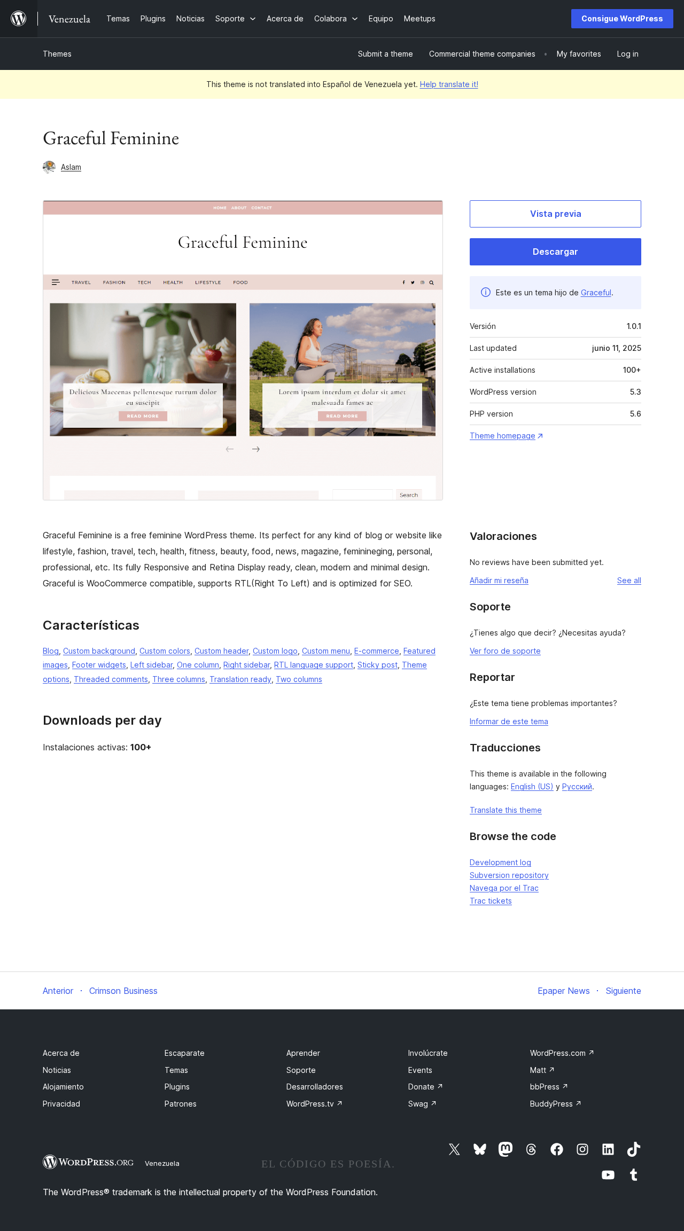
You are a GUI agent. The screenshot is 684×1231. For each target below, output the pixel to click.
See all (629, 580)
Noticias (57, 1070)
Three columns (178, 679)
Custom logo (275, 650)
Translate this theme (506, 809)
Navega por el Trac (504, 887)
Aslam (71, 166)
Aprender (303, 1052)
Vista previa (555, 213)
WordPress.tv (314, 1103)
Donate (426, 1086)
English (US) (532, 786)
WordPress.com (562, 1052)
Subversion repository (509, 875)
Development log (500, 862)
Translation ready (240, 679)
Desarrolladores (314, 1086)
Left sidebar (151, 664)
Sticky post (377, 664)
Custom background (99, 650)
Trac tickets (491, 900)
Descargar (555, 251)
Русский (577, 786)
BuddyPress (556, 1103)
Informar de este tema (509, 721)
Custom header (221, 650)
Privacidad (61, 1103)
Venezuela (162, 1163)
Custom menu (326, 650)
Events (420, 1070)
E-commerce (376, 650)
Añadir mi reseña (499, 580)
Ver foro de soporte (505, 650)
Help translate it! (449, 84)
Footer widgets (99, 664)
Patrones (181, 1103)
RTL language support (313, 664)
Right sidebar (246, 664)
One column (198, 664)
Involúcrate (428, 1052)
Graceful (596, 292)
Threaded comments (111, 679)
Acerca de (61, 1052)
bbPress (549, 1086)
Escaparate (185, 1052)
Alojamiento (63, 1086)
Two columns (299, 679)
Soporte (301, 1070)
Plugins (177, 1086)
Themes (57, 53)
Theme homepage (502, 435)
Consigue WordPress (622, 18)
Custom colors (164, 650)
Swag (422, 1103)
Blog (51, 650)
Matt (542, 1070)
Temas (176, 1070)
